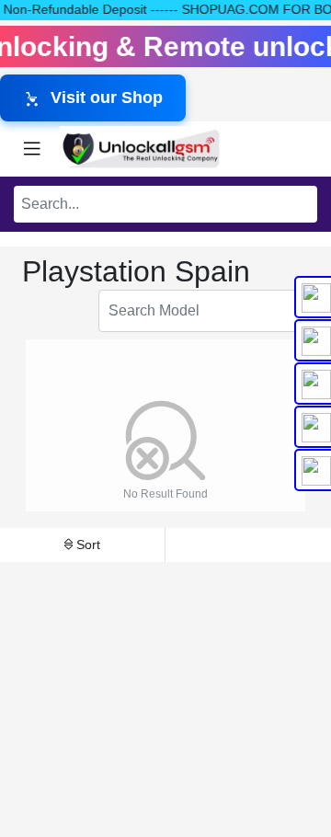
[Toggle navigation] (32, 149)
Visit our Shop (107, 97)
